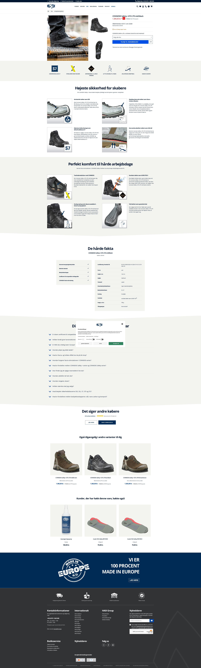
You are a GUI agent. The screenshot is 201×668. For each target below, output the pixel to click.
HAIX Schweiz (78, 616)
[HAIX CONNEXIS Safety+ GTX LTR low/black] (101, 459)
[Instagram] (103, 645)
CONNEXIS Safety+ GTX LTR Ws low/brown (134, 478)
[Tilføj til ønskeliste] (151, 42)
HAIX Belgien (78, 627)
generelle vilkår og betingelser (146, 628)
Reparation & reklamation (53, 648)
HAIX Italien (77, 623)
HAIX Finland (78, 633)
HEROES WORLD (106, 619)
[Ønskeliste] (140, 6)
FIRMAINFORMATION (85, 665)
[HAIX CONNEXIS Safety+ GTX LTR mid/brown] (66, 459)
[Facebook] (108, 645)
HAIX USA (77, 621)
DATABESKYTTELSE (108, 665)
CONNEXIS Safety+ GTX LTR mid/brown (66, 478)
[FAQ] (148, 6)
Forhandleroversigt (106, 617)
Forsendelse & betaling (52, 646)
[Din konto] (143, 6)
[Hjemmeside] (48, 11)
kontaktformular (58, 629)
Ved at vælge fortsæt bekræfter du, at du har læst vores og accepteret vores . (142, 626)
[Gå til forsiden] (51, 6)
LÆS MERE (134, 580)
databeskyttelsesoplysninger (143, 626)
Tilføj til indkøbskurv (129, 42)
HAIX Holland (78, 625)
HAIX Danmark (78, 631)
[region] (67, 38)
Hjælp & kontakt (51, 644)
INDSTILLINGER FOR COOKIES (123, 665)
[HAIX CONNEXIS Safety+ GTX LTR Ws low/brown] (135, 459)
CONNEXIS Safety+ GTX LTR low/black (100, 478)
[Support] (145, 6)
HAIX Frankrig (78, 617)
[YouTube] (113, 645)
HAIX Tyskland (78, 614)
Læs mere (91, 422)
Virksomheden (105, 614)
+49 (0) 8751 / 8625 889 (53, 618)
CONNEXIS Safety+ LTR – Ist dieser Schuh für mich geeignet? (128, 33)
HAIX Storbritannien (79, 619)
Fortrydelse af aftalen (52, 650)
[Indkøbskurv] (152, 6)
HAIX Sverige (78, 629)
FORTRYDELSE (96, 665)
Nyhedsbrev (81, 641)
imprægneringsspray (66, 539)
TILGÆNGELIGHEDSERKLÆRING (140, 665)
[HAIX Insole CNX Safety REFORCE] (101, 521)
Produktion (104, 616)
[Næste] (87, 38)
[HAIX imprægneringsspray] (66, 521)
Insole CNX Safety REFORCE (100, 539)
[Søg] (137, 6)
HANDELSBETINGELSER (71, 665)
